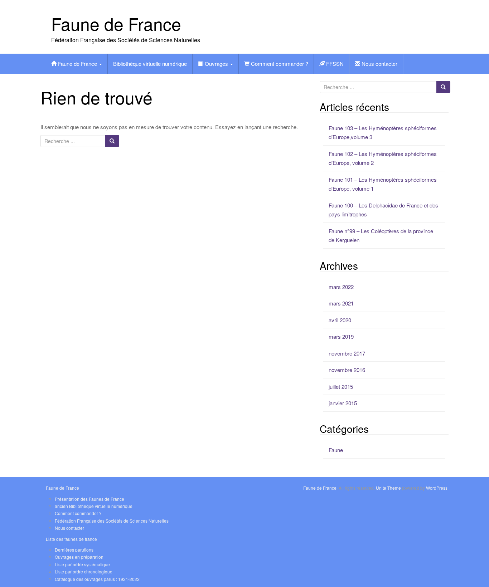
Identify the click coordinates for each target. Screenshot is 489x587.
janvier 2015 (343, 403)
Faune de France (116, 23)
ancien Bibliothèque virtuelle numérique (93, 506)
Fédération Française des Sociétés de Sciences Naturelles (112, 521)
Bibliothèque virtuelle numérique (150, 63)
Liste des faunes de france (71, 539)
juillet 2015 (341, 386)
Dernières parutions (74, 550)
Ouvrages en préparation (79, 557)
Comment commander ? (279, 63)
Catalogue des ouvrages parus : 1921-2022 (97, 579)
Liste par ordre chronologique (83, 571)
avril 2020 (340, 320)
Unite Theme (388, 488)
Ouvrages (216, 63)
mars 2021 (341, 303)
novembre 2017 (347, 353)
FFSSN (334, 63)
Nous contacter (378, 63)
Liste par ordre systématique (82, 564)
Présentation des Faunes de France (89, 499)
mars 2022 (341, 286)
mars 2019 (341, 336)
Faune (336, 450)
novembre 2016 (347, 369)
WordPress (436, 488)
